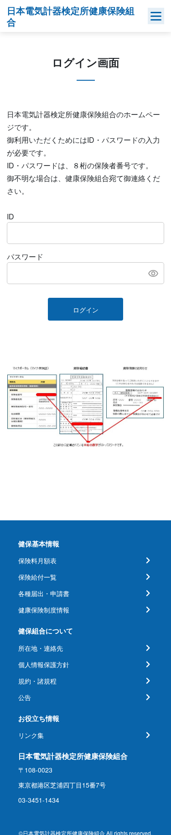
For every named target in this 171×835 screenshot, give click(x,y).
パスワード (25, 256)
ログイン (85, 309)
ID (10, 216)
